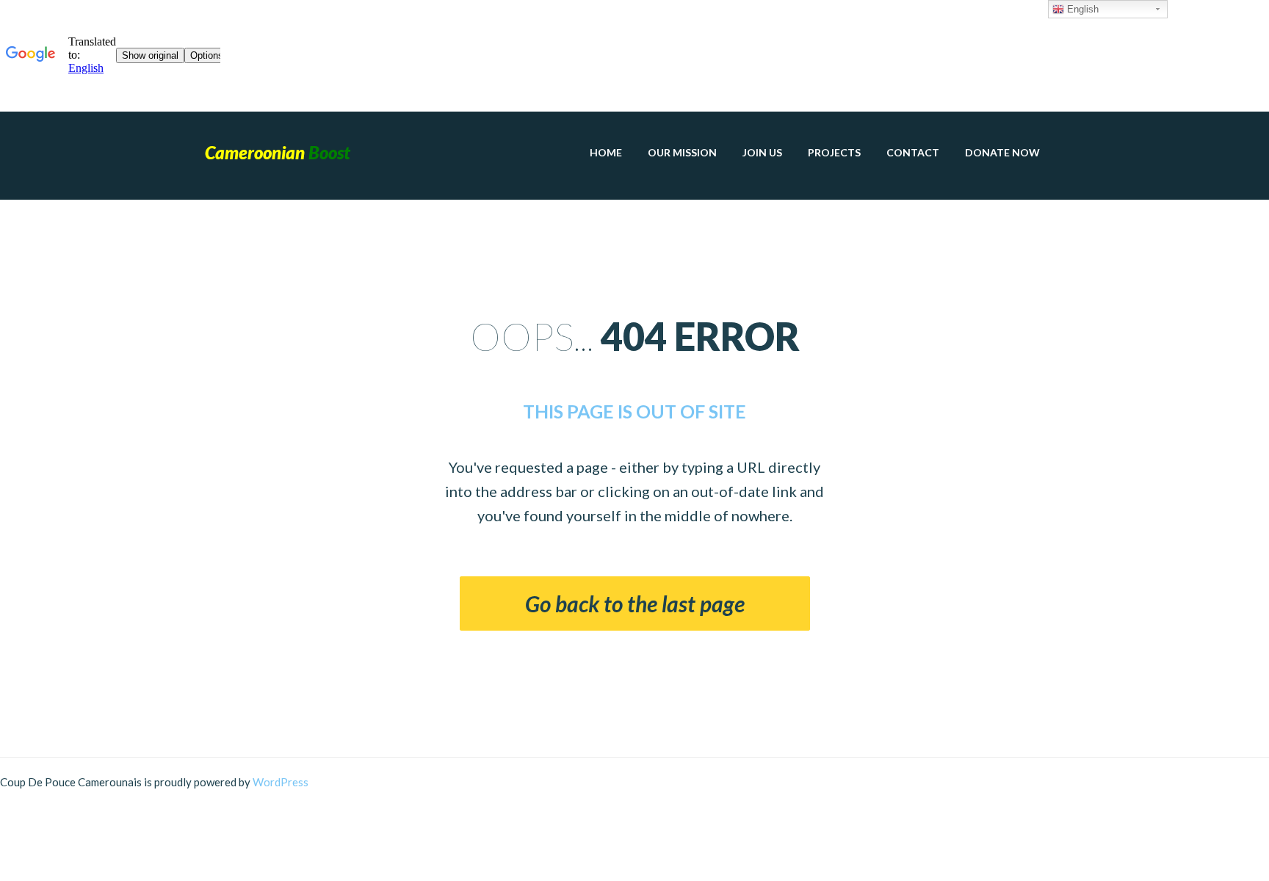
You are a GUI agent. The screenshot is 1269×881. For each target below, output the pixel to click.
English (1081, 9)
